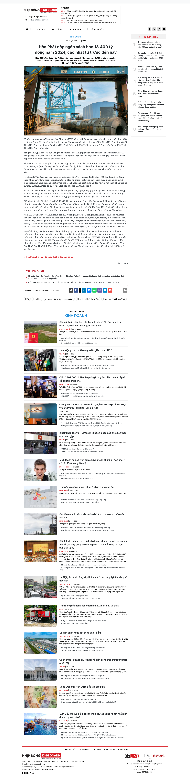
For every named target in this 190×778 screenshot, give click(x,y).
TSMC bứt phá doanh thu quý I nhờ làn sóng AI (77, 449)
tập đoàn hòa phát (52, 299)
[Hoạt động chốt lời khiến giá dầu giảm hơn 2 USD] (40, 360)
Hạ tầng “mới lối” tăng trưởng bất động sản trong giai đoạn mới (83, 648)
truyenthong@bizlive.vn (36, 764)
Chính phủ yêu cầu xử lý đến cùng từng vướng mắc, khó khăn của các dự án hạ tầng (151, 104)
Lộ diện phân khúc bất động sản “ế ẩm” (75, 595)
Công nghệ (97, 29)
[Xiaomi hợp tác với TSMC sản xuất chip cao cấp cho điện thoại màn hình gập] (40, 443)
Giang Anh (63, 551)
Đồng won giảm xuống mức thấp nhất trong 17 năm (79, 699)
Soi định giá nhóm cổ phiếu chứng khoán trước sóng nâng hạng (83, 500)
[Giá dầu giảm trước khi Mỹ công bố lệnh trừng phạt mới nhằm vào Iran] (40, 524)
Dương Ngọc (64, 467)
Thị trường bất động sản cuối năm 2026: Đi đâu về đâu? (80, 598)
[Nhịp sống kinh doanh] (41, 756)
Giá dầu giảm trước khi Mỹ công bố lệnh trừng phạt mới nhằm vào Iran (85, 368)
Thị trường (84, 750)
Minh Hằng (63, 490)
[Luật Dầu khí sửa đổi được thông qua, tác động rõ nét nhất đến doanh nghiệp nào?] (40, 724)
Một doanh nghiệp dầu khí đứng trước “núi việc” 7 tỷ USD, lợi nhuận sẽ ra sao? (89, 735)
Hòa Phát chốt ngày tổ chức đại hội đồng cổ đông (49, 257)
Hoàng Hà (63, 721)
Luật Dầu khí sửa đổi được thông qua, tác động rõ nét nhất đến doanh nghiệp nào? (93, 715)
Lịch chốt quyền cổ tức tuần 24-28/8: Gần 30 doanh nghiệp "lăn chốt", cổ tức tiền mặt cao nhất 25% (92, 475)
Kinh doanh (76, 29)
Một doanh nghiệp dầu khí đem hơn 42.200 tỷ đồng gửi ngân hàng (84, 732)
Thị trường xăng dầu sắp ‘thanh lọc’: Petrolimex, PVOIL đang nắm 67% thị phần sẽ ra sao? (151, 44)
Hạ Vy (61, 609)
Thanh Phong (65, 584)
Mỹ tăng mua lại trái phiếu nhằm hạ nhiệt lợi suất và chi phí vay (83, 676)
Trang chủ (70, 750)
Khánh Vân (63, 690)
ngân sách (68, 299)
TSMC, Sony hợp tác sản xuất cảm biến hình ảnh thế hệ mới (82, 452)
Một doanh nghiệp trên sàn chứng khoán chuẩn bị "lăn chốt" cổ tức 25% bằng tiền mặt (92, 462)
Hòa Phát (37, 299)
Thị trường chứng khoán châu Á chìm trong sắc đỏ (86, 487)
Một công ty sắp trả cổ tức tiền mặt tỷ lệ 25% (77, 478)
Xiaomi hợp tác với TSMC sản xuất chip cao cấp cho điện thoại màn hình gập (93, 435)
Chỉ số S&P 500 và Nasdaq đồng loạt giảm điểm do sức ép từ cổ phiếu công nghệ (92, 379)
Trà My (62, 354)
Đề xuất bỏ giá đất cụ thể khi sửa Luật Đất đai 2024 (79, 343)
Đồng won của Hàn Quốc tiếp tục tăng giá (82, 686)
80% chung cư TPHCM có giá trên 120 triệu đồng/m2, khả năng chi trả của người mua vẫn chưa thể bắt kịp (150, 81)
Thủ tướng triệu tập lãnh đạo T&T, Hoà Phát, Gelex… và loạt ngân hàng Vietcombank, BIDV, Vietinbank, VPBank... (74, 282)
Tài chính (57, 29)
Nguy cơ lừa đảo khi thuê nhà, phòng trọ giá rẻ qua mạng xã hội (83, 621)
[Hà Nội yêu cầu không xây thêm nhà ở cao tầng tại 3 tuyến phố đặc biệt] (40, 587)
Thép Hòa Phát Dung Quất (114, 299)
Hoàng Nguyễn (65, 329)
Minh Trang (64, 384)
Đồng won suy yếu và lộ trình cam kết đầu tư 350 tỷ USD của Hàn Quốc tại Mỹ (89, 702)
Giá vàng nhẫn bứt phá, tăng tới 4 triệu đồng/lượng (85, 20)
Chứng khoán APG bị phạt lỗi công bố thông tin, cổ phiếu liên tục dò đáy (86, 425)
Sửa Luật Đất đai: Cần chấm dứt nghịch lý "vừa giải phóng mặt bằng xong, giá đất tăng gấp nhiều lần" (92, 339)
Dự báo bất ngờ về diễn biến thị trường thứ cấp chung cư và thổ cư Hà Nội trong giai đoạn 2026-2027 (151, 57)
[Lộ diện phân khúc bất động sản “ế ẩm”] (40, 643)
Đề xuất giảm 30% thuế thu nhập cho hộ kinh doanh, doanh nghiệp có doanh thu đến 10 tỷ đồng (92, 569)
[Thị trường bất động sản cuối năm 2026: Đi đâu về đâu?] (40, 616)
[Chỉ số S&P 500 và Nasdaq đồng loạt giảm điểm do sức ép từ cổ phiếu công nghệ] (40, 387)
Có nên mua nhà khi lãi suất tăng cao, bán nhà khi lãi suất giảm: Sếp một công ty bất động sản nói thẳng (151, 117)
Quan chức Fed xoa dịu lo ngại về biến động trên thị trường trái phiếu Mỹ (93, 661)
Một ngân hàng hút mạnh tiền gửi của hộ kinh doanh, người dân (83, 565)
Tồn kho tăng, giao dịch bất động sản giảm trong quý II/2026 (82, 650)
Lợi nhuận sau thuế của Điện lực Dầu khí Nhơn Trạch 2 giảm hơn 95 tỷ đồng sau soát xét (92, 738)
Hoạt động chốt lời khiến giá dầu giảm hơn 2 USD (85, 350)
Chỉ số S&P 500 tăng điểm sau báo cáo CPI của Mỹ (79, 393)
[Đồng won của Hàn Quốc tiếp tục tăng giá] (40, 697)
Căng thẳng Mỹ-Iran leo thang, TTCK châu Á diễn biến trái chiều (150, 93)
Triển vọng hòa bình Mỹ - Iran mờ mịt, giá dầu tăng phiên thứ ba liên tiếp (150, 69)
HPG (27, 299)
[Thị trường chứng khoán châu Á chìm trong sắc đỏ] (40, 497)
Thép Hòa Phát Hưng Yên (88, 299)
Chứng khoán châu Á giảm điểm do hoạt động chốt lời (80, 502)
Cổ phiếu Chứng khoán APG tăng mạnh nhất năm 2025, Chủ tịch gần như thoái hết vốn (91, 423)
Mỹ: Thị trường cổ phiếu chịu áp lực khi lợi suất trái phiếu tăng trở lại (85, 678)
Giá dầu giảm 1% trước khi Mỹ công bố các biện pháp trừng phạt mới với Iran (88, 365)
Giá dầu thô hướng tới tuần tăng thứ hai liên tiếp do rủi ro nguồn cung (85, 528)
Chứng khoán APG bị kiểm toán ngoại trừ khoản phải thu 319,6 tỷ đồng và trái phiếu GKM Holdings (92, 406)
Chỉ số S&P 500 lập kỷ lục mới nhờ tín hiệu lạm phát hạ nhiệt (82, 396)
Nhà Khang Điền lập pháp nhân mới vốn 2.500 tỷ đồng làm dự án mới (150, 129)
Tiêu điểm (39, 29)
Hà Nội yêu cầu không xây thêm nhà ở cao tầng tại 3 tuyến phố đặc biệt (93, 579)
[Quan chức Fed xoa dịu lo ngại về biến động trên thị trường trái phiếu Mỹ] (40, 670)
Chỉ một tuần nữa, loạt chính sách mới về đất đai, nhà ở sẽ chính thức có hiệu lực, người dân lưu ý (90, 324)
